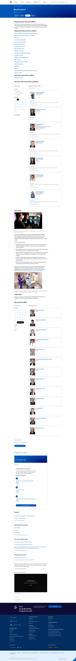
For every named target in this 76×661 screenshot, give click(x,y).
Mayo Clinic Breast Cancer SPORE (35, 270)
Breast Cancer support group (29, 472)
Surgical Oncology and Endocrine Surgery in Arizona (25, 70)
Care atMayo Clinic (33, 15)
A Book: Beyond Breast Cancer (20, 557)
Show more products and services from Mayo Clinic (23, 559)
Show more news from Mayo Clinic (20, 550)
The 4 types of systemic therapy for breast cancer (23, 544)
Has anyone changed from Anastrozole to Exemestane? (26, 498)
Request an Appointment (19, 12)
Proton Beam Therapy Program (21, 61)
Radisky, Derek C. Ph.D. (40, 388)
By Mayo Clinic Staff (18, 439)
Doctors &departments (28, 15)
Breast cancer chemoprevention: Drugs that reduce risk (24, 515)
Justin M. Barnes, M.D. (40, 141)
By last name (16, 97)
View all (15, 330)
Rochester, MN (18, 91)
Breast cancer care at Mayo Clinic (20, 442)
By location (16, 89)
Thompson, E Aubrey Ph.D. (41, 418)
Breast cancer (20, 9)
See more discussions (26, 505)
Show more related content (19, 520)
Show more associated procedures (20, 534)
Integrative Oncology (18, 50)
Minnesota (15, 329)
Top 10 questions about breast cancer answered (23, 541)
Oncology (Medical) (18, 55)
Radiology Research (18, 77)
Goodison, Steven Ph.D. (40, 349)
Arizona (15, 326)
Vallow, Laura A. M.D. (40, 427)
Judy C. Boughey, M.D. (40, 191)
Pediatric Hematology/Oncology (21, 57)
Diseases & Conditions (17, 599)
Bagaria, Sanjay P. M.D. (40, 310)
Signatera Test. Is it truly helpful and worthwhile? (24, 480)
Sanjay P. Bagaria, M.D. (40, 92)
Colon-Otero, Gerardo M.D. (41, 319)
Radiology (16, 66)
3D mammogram (17, 527)
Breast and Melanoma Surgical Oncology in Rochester (26, 33)
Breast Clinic (17, 37)
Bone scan (16, 530)
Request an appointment (19, 445)
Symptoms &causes (17, 15)
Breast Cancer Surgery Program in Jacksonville (24, 35)
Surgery (16, 68)
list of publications (21, 296)
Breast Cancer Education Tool (19, 518)
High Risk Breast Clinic (19, 48)
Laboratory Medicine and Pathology (22, 53)
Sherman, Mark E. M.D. (40, 398)
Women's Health (18, 72)
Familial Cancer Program (19, 44)
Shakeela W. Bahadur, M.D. (41, 109)
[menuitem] (17, 15)
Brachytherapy (17, 532)
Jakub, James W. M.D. (40, 368)
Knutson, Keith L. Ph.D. (40, 378)
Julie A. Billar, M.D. (39, 158)
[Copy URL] (36, 583)
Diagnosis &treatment (22, 15)
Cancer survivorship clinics (20, 42)
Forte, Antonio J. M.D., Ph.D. (41, 329)
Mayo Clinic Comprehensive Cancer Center (23, 266)
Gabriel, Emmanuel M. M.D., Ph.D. (42, 339)
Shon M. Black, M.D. (39, 174)
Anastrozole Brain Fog (20, 489)
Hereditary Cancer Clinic (19, 46)
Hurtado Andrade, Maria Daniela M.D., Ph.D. (44, 359)
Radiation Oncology (18, 63)
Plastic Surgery (17, 59)
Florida (15, 327)
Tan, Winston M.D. (39, 408)
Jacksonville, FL (18, 94)
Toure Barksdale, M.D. (40, 124)
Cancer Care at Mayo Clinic (20, 39)
